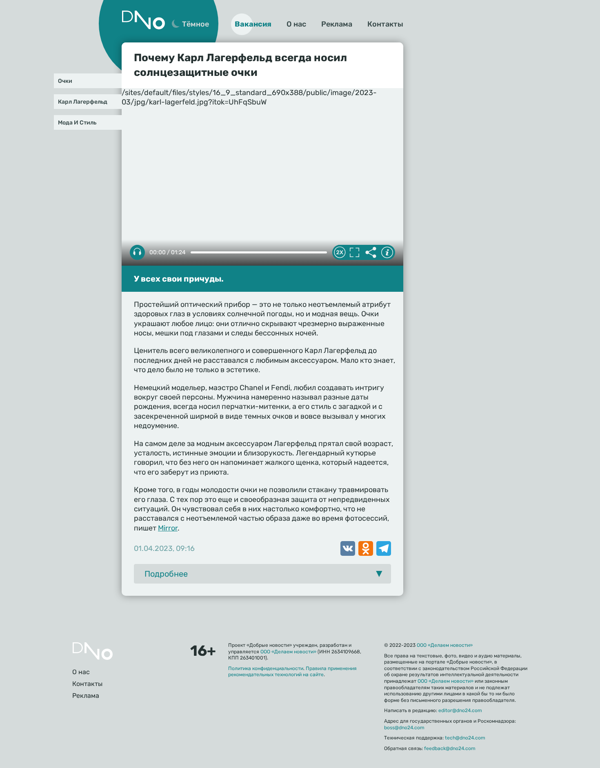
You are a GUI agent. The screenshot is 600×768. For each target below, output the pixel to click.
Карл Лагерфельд (82, 101)
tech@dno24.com (465, 738)
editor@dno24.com (460, 710)
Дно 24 (143, 20)
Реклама (336, 24)
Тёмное (195, 24)
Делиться (370, 252)
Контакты (385, 24)
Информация (387, 252)
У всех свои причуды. (179, 279)
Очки (65, 81)
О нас (296, 24)
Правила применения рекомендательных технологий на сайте (292, 672)
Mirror (168, 528)
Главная (92, 651)
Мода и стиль (77, 122)
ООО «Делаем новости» (288, 652)
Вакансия (253, 24)
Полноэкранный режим (354, 252)
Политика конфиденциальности (265, 668)
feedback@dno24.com (450, 748)
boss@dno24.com (404, 727)
